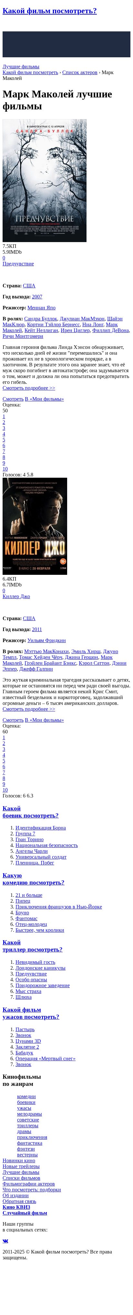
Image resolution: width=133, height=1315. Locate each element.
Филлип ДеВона (110, 330)
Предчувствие (18, 263)
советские (28, 1119)
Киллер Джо (16, 596)
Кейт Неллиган (41, 330)
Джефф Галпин (36, 669)
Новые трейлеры (21, 1166)
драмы (24, 1131)
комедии (26, 1096)
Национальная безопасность (46, 845)
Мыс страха (28, 991)
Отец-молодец (31, 924)
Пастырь (25, 1029)
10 (5, 469)
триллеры (27, 1125)
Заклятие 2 (27, 1047)
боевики (26, 1102)
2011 (37, 629)
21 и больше (28, 895)
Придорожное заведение (42, 985)
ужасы (24, 1108)
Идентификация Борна (40, 827)
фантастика (29, 1143)
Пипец (22, 901)
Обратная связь (19, 1201)
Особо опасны (31, 979)
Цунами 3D (28, 1041)
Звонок (23, 1035)
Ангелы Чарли (31, 851)
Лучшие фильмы (21, 66)
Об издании (16, 1195)
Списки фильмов (21, 1178)
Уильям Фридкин (46, 640)
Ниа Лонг (92, 324)
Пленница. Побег (34, 862)
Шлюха (23, 997)
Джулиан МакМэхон (82, 318)
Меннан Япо (41, 307)
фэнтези (26, 1149)
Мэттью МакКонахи (46, 651)
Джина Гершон (81, 657)
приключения (32, 1137)
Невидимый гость (35, 962)
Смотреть (13, 399)
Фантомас (26, 918)
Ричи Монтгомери (23, 336)
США (29, 285)
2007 (37, 296)
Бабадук (24, 1052)
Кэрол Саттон (94, 663)
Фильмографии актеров (29, 1184)
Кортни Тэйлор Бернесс (53, 324)
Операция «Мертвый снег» (45, 1058)
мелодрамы (29, 1114)
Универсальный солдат (40, 857)
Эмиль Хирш (85, 651)
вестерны (27, 1154)
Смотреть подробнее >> (29, 388)
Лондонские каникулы (40, 968)
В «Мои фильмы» (44, 399)
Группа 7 (25, 833)
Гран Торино (29, 839)
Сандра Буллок (40, 318)
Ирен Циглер (75, 330)
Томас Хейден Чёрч (40, 657)
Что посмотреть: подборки (32, 1189)
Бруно (22, 912)
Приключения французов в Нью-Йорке (58, 906)
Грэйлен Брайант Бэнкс (50, 663)
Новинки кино (19, 1160)
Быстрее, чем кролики (39, 930)
